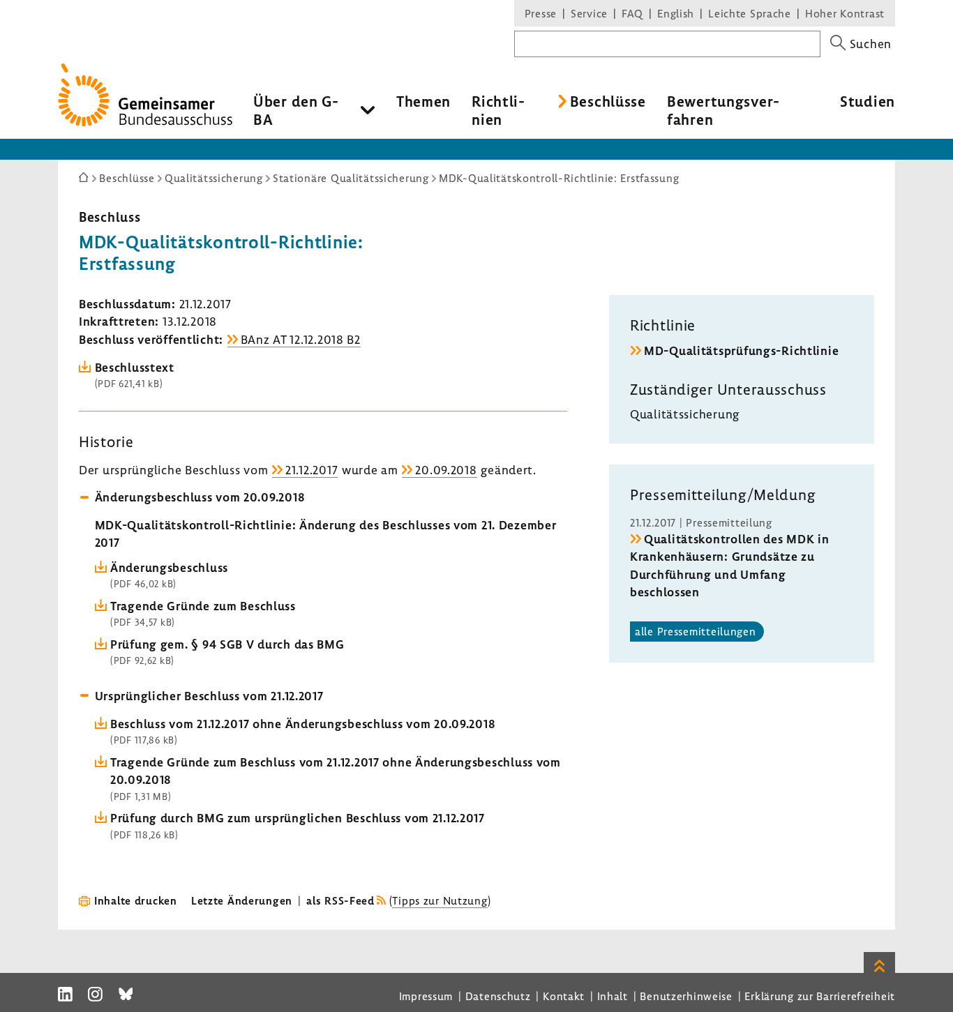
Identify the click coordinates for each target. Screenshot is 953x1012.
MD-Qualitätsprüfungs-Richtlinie (741, 350)
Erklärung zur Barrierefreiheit (819, 996)
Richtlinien (498, 110)
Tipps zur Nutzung (439, 900)
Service (589, 13)
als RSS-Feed (340, 900)
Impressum (426, 996)
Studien (867, 101)
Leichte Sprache (749, 13)
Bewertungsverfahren (723, 110)
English (675, 13)
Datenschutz (498, 996)
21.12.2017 (311, 469)
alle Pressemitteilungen (695, 631)
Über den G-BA (296, 110)
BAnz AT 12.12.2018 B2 (301, 339)
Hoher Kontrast (845, 13)
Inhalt (612, 996)
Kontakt (564, 996)
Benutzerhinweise (686, 996)
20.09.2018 (445, 469)
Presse (541, 13)
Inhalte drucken (135, 900)
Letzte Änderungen (241, 900)
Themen (423, 101)
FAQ (632, 13)
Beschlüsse (608, 101)
